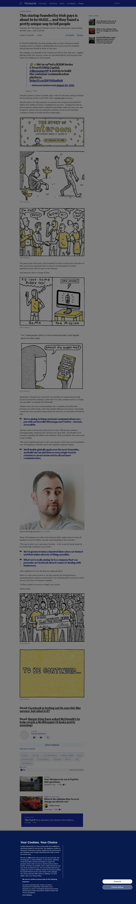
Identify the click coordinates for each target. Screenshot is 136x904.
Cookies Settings (117, 887)
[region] (68, 867)
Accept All (117, 881)
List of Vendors (27, 895)
